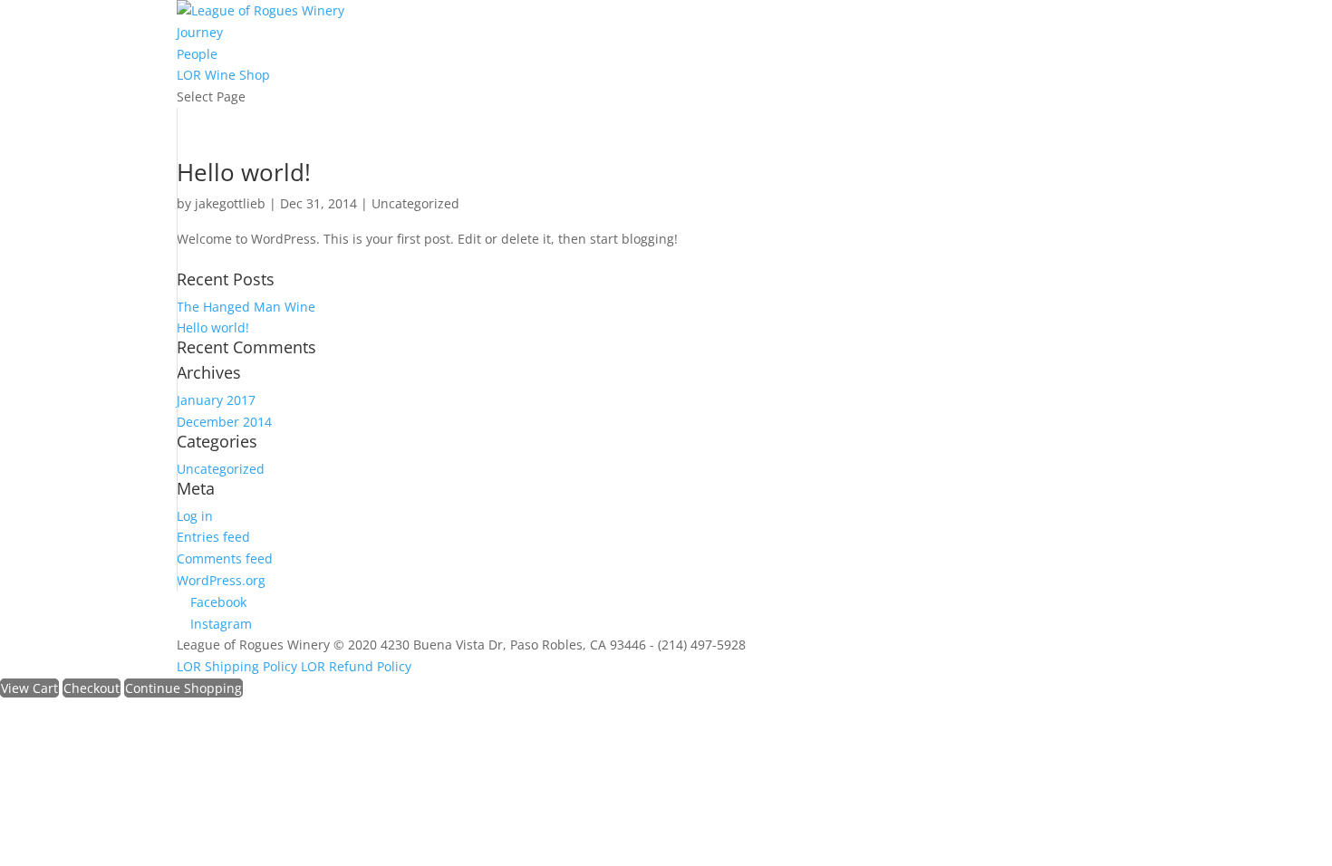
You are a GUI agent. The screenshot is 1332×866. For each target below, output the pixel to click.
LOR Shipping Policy (239, 666)
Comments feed (225, 558)
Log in (195, 515)
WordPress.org (221, 580)
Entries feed (213, 536)
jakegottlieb (230, 203)
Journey (200, 32)
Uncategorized (415, 203)
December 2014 (224, 421)
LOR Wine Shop (223, 74)
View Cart (29, 688)
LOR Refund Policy (356, 666)
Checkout (91, 688)
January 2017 (216, 400)
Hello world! (244, 172)
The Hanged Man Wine (246, 306)
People (197, 54)
